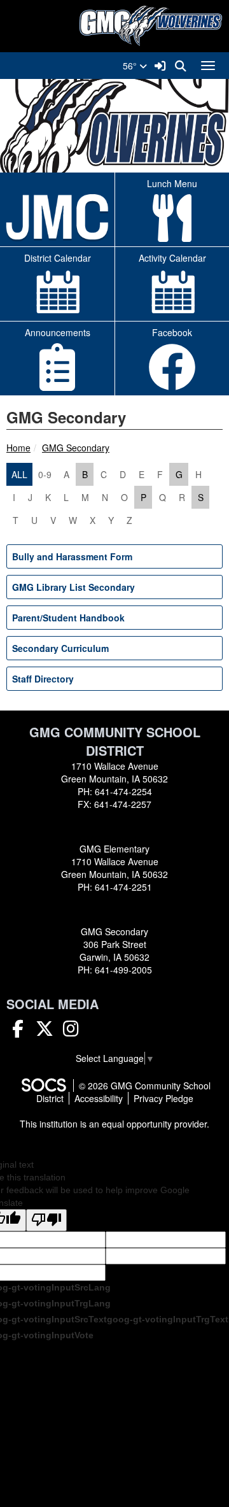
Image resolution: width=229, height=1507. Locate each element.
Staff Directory (43, 678)
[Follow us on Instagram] (71, 1031)
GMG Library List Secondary (73, 587)
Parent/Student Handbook (68, 617)
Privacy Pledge (163, 1098)
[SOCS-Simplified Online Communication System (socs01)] (43, 1085)
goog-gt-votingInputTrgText (167, 1319)
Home (18, 447)
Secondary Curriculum (60, 648)
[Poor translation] (46, 1220)
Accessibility (98, 1098)
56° (131, 65)
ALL (19, 474)
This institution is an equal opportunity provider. (114, 1123)
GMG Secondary (75, 447)
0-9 (45, 474)
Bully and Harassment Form (72, 556)
